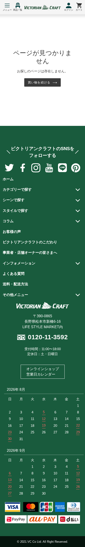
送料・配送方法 (15, 284)
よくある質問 (13, 274)
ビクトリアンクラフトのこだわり (30, 242)
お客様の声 (12, 232)
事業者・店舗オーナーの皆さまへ (30, 252)
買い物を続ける (39, 82)
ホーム (8, 179)
